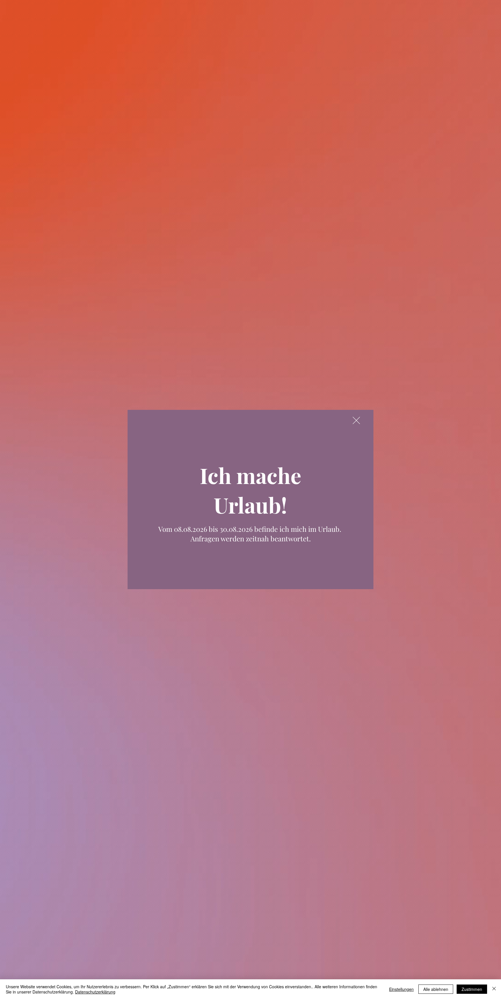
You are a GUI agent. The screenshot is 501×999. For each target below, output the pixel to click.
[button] (356, 420)
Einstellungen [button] (401, 989)
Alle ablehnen (435, 989)
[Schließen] (494, 989)
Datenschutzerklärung (95, 992)
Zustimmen (472, 989)
